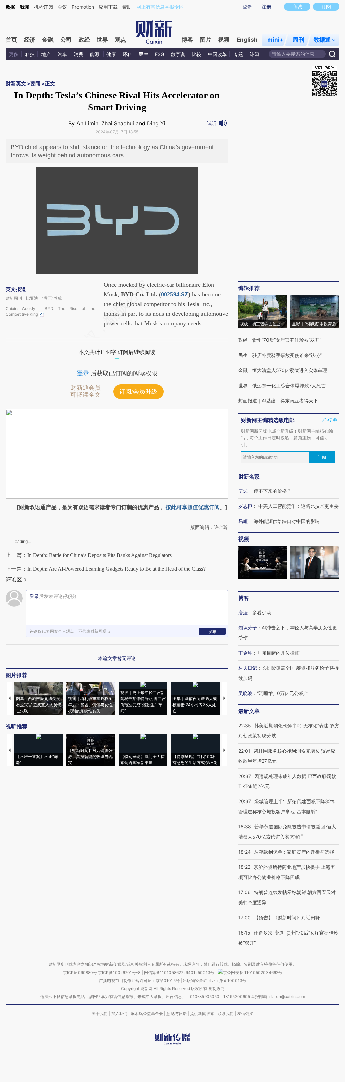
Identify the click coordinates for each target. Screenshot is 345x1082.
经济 (29, 39)
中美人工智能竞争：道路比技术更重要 (298, 506)
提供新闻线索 (202, 1013)
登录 (247, 6)
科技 (30, 54)
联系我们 (226, 1013)
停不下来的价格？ (272, 491)
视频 (223, 39)
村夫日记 (247, 668)
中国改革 (217, 54)
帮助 (127, 7)
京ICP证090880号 (80, 972)
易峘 (243, 521)
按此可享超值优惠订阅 (193, 507)
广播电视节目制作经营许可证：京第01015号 (139, 980)
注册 (266, 6)
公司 (66, 39)
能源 (95, 54)
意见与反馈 (176, 1013)
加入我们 (119, 1013)
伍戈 (243, 491)
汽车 (62, 54)
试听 (211, 123)
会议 (62, 7)
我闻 (24, 7)
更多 (14, 54)
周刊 (298, 39)
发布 (212, 631)
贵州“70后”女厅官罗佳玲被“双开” (286, 340)
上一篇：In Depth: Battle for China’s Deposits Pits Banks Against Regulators (89, 555)
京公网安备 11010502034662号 (252, 972)
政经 (84, 39)
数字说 (178, 54)
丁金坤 (245, 653)
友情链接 (245, 1013)
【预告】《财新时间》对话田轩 (287, 917)
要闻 (35, 83)
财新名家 (249, 476)
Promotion (83, 7)
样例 (332, 420)
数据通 (322, 39)
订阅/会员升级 (138, 391)
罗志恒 (245, 506)
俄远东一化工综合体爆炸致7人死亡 (289, 385)
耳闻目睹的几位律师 (278, 653)
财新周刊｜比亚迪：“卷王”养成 (34, 298)
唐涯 (243, 612)
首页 (11, 39)
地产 (46, 54)
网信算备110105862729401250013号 (179, 972)
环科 (127, 54)
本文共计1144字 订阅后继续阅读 (117, 352)
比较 (196, 54)
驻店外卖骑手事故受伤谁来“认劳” (287, 355)
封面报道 (247, 400)
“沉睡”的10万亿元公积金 (282, 693)
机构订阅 (43, 7)
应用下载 (108, 7)
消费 (78, 54)
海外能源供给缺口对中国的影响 (287, 521)
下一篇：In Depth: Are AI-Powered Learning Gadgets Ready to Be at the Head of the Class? (106, 569)
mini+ (275, 39)
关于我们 (100, 1013)
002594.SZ (174, 294)
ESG (159, 54)
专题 (238, 54)
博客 (187, 39)
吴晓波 (245, 693)
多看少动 (261, 612)
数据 (10, 7)
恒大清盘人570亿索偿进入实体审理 (289, 370)
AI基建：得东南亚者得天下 (290, 400)
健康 (111, 54)
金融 (48, 39)
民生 (143, 54)
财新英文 (16, 83)
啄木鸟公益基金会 (147, 1013)
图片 (205, 39)
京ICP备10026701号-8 (120, 972)
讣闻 (254, 54)
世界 (102, 39)
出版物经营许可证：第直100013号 (214, 980)
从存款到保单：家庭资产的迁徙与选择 (294, 852)
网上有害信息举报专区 (160, 7)
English (247, 39)
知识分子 (247, 627)
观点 (120, 39)
